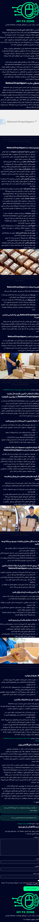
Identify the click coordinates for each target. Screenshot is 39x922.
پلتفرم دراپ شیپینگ (24, 823)
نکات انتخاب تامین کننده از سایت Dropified (16, 390)
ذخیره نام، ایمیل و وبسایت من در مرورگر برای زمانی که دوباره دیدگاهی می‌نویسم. (20, 883)
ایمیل (36, 866)
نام (37, 859)
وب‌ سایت (36, 873)
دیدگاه (36, 837)
